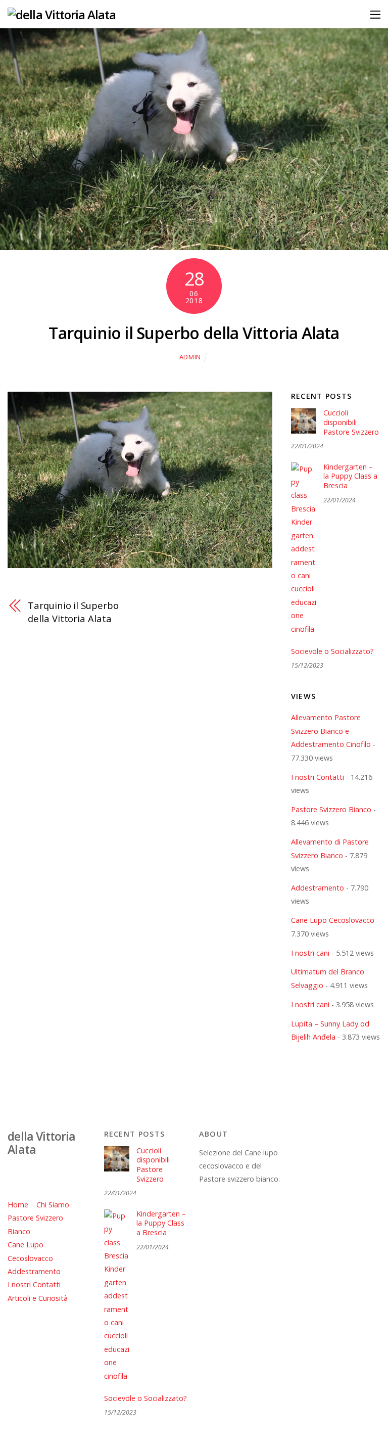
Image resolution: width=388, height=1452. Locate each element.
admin (190, 356)
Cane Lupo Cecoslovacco (332, 920)
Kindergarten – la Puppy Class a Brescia (350, 476)
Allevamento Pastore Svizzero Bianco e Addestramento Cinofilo (331, 731)
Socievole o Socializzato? (332, 651)
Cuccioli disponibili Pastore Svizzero (351, 422)
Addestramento (317, 888)
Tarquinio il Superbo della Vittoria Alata (193, 333)
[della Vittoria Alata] (62, 14)
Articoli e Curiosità (38, 1298)
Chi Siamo (52, 1204)
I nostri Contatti (317, 777)
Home (18, 1204)
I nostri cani (310, 953)
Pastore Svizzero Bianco (331, 809)
